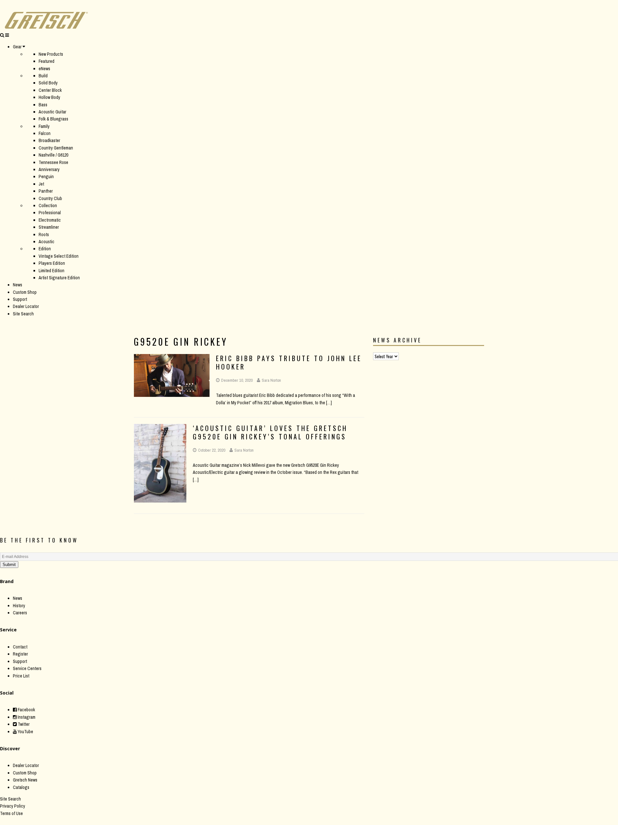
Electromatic (50, 220)
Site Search (23, 314)
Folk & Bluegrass (53, 119)
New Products (51, 54)
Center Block (50, 90)
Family (44, 126)
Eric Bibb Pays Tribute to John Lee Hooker (289, 362)
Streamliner (49, 227)
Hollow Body (49, 97)
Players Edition (52, 263)
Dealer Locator (26, 306)
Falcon (45, 133)
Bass (43, 105)
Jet (41, 184)
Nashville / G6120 (53, 155)
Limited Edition (51, 270)
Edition (45, 249)
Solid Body (48, 83)
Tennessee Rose (53, 162)
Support (20, 299)
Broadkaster (49, 140)
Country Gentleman (56, 148)
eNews (44, 69)
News (17, 285)
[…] (329, 403)
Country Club (50, 198)
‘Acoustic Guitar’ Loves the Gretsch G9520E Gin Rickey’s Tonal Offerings (270, 432)
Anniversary (49, 169)
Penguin (46, 176)
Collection (48, 205)
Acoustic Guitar (52, 112)
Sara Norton (271, 380)
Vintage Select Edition (59, 256)
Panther (46, 191)
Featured (46, 61)
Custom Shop (25, 292)
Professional (50, 213)
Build (43, 76)
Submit (9, 564)
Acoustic (46, 242)
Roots (44, 234)
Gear (17, 47)
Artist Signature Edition (59, 278)
